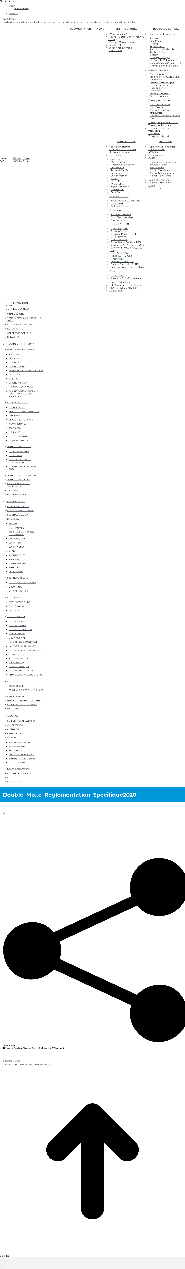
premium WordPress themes (37, 1064)
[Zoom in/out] (10, 1259)
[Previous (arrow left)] (1, 1264)
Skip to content (7, 1)
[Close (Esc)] (1, 1259)
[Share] (4, 1259)
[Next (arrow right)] (4, 1264)
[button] (24, 298)
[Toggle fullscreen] (7, 1259)
